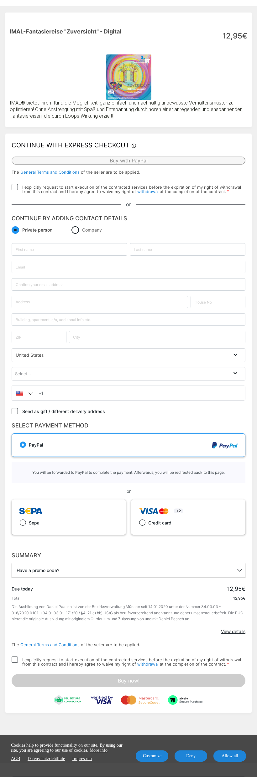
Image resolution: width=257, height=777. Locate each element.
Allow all (230, 756)
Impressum (82, 758)
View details (233, 631)
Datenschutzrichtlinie (46, 758)
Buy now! (128, 680)
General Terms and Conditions (50, 172)
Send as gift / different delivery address (63, 411)
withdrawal (148, 191)
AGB (15, 758)
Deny (191, 756)
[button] (23, 393)
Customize (152, 756)
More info (99, 750)
